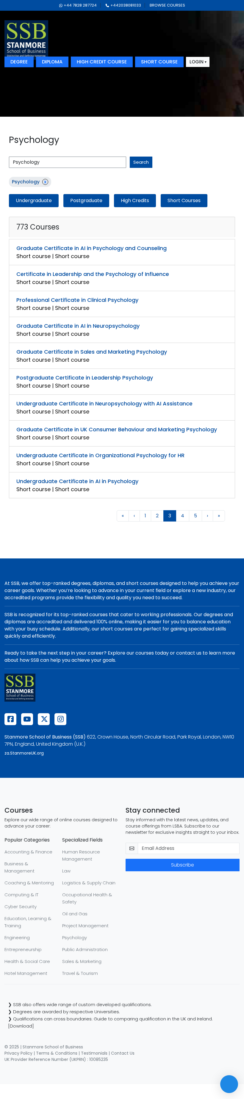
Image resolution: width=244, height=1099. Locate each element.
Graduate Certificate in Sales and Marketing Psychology (91, 351)
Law (66, 871)
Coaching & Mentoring (29, 883)
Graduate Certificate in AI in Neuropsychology (78, 326)
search (141, 162)
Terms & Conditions (56, 1053)
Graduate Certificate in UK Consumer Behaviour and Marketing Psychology (116, 429)
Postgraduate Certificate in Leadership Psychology (84, 377)
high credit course (102, 61)
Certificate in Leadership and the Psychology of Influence (92, 274)
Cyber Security (20, 906)
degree (19, 61)
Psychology (74, 937)
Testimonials (94, 1053)
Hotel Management (25, 973)
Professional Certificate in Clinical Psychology (77, 300)
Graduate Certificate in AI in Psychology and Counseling (91, 248)
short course (159, 61)
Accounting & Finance (28, 852)
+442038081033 (125, 5)
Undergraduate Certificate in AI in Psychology (77, 481)
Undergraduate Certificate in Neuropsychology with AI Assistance (104, 403)
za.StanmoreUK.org (24, 753)
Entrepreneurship (23, 949)
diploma (52, 61)
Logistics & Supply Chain (88, 883)
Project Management (85, 925)
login (197, 62)
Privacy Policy (18, 1053)
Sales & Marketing (81, 961)
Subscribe (182, 864)
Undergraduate (34, 200)
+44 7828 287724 (80, 5)
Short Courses (184, 200)
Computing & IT (21, 895)
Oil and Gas (74, 914)
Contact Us (122, 1053)
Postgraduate (86, 200)
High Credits (135, 200)
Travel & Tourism (80, 973)
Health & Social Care (27, 961)
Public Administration (85, 949)
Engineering (17, 937)
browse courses (167, 5)
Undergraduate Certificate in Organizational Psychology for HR (100, 455)
